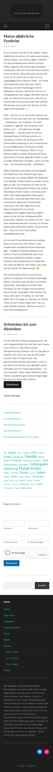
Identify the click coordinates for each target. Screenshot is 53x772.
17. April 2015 (11, 334)
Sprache (15, 484)
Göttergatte (39, 464)
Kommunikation (12, 627)
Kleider (7, 473)
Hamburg (11, 468)
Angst (12, 452)
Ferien (41, 457)
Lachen (32, 473)
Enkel (6, 633)
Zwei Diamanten (12, 412)
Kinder (35, 469)
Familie (31, 456)
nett (12, 481)
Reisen (7, 640)
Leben (41, 472)
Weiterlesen (12, 384)
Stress (33, 484)
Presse (7, 670)
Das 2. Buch (12, 658)
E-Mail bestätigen (36, 542)
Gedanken (37, 461)
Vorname (8, 528)
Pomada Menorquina (14, 425)
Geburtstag (27, 461)
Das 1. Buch (12, 652)
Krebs (24, 472)
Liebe (14, 476)
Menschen (38, 476)
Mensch (28, 477)
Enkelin (41, 453)
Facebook (18, 457)
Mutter (6, 480)
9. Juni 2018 (10, 46)
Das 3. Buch (12, 664)
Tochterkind (8, 488)
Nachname (33, 528)
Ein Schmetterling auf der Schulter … (22, 437)
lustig (21, 477)
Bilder (19, 453)
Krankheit (15, 473)
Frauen (7, 461)
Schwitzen (7, 484)
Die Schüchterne (12, 431)
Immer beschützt (12, 419)
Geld (45, 460)
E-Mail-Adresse (10, 542)
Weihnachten (26, 488)
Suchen (42, 585)
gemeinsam (11, 464)
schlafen (29, 480)
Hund (24, 468)
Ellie (34, 452)
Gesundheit (23, 465)
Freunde (16, 460)
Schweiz (37, 480)
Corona (26, 453)
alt (5, 453)
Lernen (7, 477)
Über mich (9, 615)
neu (16, 480)
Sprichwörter (24, 484)
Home (7, 609)
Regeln (22, 481)
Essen (7, 456)
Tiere (39, 484)
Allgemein (9, 621)
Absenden (11, 563)
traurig (16, 488)
